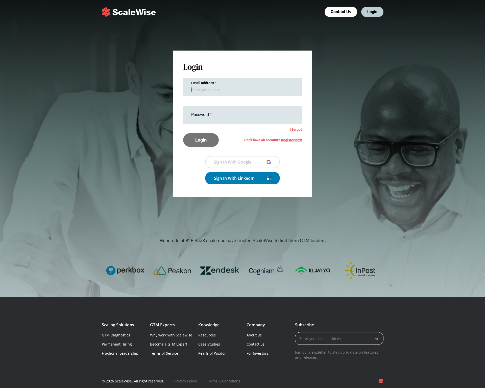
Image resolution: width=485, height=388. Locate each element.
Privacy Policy (185, 381)
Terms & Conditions (223, 381)
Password (200, 114)
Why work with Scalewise (171, 335)
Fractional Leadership (120, 353)
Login (372, 11)
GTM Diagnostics (116, 335)
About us (254, 335)
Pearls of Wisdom (213, 353)
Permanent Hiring (117, 344)
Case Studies (209, 344)
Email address (202, 83)
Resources (207, 335)
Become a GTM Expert (168, 344)
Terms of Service (164, 353)
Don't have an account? (273, 140)
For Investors (257, 353)
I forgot (296, 129)
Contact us (341, 11)
